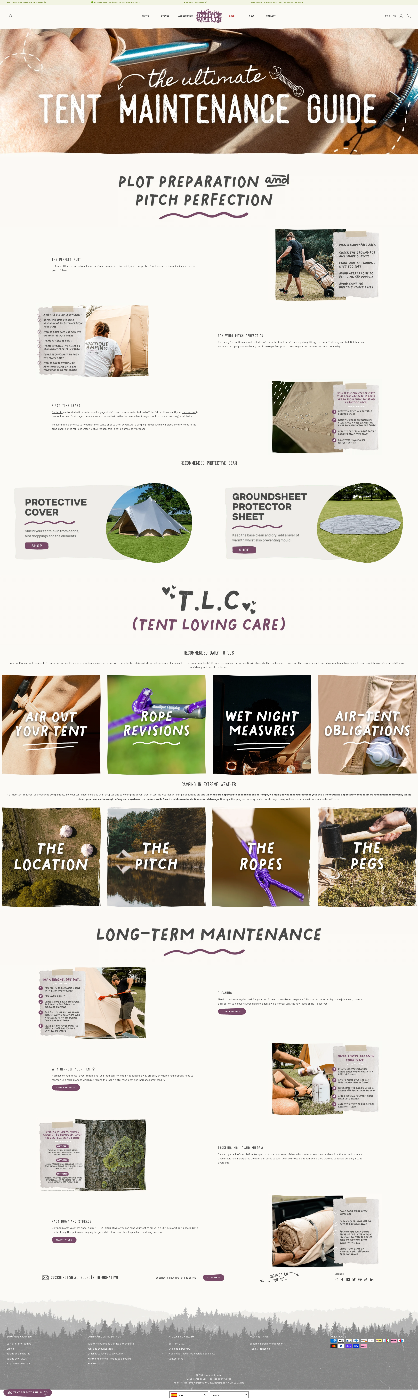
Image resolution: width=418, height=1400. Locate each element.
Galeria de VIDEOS (17, 1358)
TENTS (145, 16)
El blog (10, 1348)
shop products (232, 1011)
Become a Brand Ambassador (266, 1343)
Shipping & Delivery (179, 1348)
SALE (232, 16)
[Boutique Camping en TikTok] (366, 1279)
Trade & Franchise (259, 1348)
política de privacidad (220, 1378)
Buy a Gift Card (96, 1363)
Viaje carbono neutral (18, 1363)
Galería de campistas (18, 1353)
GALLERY (271, 16)
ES (395, 16)
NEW (251, 16)
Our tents (57, 412)
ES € (388, 16)
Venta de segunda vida (100, 1348)
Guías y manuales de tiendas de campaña (111, 1343)
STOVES (165, 16)
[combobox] (188, 1395)
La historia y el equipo (19, 1343)
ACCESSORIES (185, 16)
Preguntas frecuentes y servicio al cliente (192, 1353)
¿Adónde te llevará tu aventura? (105, 1353)
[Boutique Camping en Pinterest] (360, 1279)
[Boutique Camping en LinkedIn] (371, 1279)
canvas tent (189, 412)
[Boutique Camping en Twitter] (354, 1279)
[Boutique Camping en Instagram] (336, 1279)
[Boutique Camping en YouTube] (348, 1279)
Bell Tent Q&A (176, 1343)
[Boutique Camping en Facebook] (342, 1279)
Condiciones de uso (197, 1378)
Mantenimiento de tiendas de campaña (109, 1358)
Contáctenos (176, 1358)
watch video (64, 1240)
